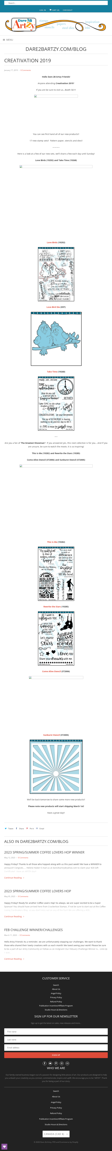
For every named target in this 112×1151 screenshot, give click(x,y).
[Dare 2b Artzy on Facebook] (45, 1063)
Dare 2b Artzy (45, 1142)
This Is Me (52, 542)
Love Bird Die (53, 307)
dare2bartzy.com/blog (56, 49)
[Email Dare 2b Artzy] (67, 1063)
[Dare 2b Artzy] (56, 25)
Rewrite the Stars (52, 606)
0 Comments (26, 70)
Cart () (55, 10)
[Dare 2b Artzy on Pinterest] (56, 1063)
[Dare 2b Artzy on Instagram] (62, 1063)
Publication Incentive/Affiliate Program (56, 1005)
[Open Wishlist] (4, 1147)
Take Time (52, 371)
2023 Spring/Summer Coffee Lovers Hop (37, 891)
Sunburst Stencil (51, 735)
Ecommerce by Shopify (69, 1142)
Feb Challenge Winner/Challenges (33, 930)
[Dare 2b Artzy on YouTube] (50, 1063)
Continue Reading (13, 877)
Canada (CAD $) (54, 1134)
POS (54, 1142)
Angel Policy (56, 993)
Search (56, 985)
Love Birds (52, 242)
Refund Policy (56, 1001)
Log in (43, 10)
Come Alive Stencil (51, 671)
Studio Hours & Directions (56, 1009)
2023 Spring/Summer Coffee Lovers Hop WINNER (44, 852)
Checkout (67, 10)
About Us (56, 989)
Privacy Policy (56, 997)
